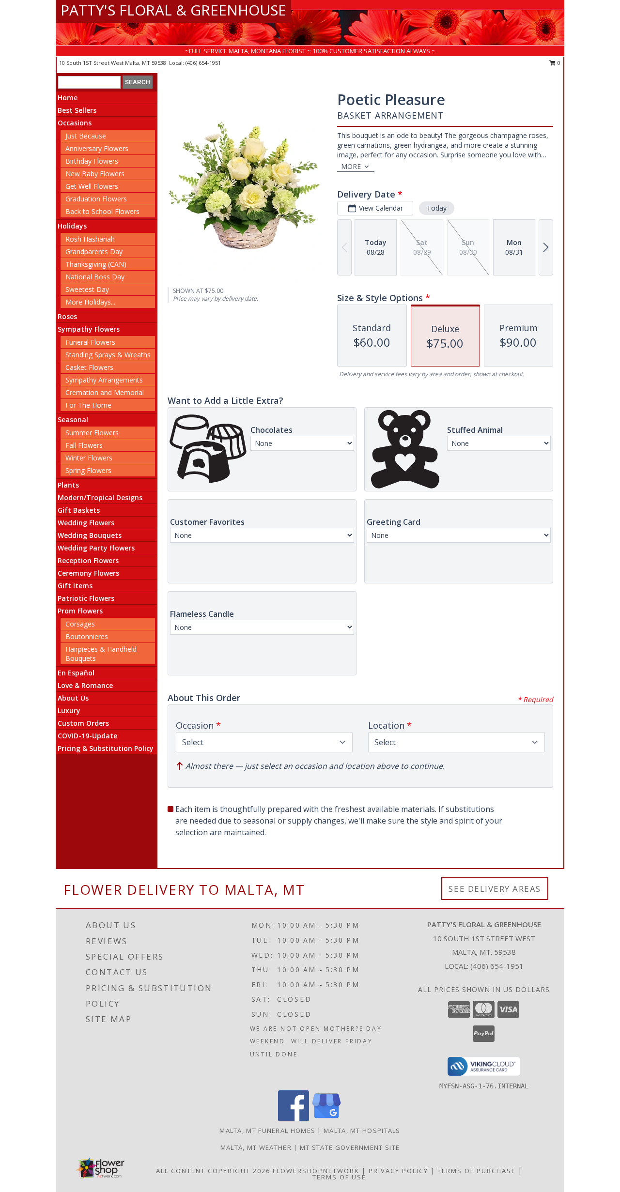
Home (68, 97)
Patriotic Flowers (86, 598)
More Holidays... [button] (90, 301)
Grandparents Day (94, 251)
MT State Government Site (350, 1147)
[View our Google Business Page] (326, 1118)
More (351, 166)
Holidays (72, 225)
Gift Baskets (79, 510)
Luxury (69, 710)
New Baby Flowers (94, 173)
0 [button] (558, 62)
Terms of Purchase (476, 1170)
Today (437, 208)
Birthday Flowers (91, 161)
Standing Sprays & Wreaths (108, 354)
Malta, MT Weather (256, 1147)
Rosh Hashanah (90, 239)
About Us (73, 698)
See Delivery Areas (495, 888)
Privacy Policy (398, 1170)
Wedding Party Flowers (96, 547)
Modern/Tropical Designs (100, 497)
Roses (67, 316)
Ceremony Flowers (88, 573)
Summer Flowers (92, 432)
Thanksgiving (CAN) (95, 264)
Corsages (80, 623)
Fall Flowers (84, 445)
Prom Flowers (80, 610)
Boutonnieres (86, 636)
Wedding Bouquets (90, 535)
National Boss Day (94, 276)
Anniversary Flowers (96, 148)
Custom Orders (83, 723)
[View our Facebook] (293, 1118)
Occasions (75, 122)
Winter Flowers (88, 457)
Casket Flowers (89, 367)
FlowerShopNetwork (316, 1170)
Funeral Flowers (90, 342)
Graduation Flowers (96, 198)
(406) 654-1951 (203, 62)
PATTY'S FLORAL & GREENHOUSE (173, 10)
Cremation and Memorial (104, 392)
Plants (68, 484)
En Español (76, 672)
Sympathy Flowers (89, 329)
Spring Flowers (88, 470)
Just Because (85, 135)
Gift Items (75, 585)
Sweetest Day (87, 289)
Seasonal (73, 419)
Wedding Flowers (86, 522)
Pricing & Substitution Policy (106, 748)
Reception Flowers (88, 560)
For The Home (88, 405)
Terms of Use (339, 1177)
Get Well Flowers (91, 186)
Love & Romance (85, 685)
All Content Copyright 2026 (213, 1170)
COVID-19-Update (87, 735)
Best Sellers (77, 110)
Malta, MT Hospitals (362, 1130)
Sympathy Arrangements (104, 379)
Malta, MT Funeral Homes (267, 1130)
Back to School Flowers (102, 211)
